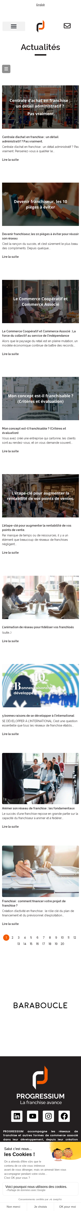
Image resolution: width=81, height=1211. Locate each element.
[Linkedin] (17, 1116)
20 (62, 944)
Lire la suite (10, 159)
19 (56, 944)
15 (31, 944)
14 (24, 944)
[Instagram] (48, 1116)
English (40, 4)
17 (43, 944)
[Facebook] (64, 1116)
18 (50, 944)
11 (68, 938)
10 (62, 938)
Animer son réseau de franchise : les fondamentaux (38, 808)
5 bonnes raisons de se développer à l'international (38, 715)
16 (37, 944)
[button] (13, 26)
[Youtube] (32, 1116)
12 (75, 938)
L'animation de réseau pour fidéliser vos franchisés (38, 627)
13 (18, 944)
